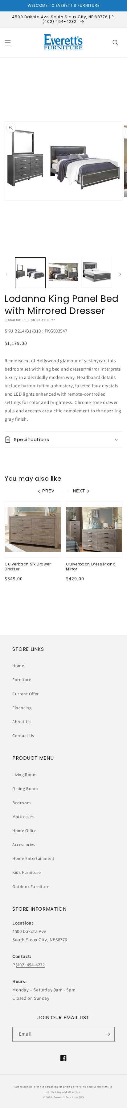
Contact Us (23, 735)
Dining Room (25, 788)
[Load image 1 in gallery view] (30, 273)
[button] (7, 42)
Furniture (21, 679)
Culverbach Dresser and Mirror (91, 566)
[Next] (120, 274)
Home (18, 665)
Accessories (23, 844)
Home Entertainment (33, 858)
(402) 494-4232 (30, 965)
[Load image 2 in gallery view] (63, 273)
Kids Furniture (26, 872)
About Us (21, 721)
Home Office (24, 830)
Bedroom (21, 802)
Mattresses (23, 816)
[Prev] (7, 274)
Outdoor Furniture (30, 886)
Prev (48, 491)
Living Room (24, 774)
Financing (21, 708)
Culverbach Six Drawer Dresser (28, 566)
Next (79, 491)
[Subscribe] (107, 1034)
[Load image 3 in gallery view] (96, 273)
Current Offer (25, 694)
